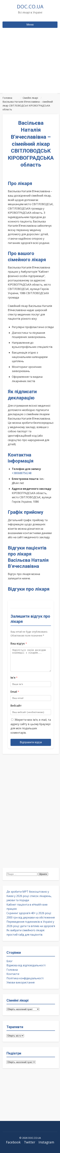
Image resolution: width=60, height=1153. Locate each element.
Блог (9, 961)
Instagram (46, 1142)
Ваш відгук (18, 643)
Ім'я (14, 677)
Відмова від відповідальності (26, 965)
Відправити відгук (31, 742)
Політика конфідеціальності (25, 978)
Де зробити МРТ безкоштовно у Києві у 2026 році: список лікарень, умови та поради (29, 896)
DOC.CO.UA (30, 6)
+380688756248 (22, 473)
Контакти (12, 974)
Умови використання (20, 982)
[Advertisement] (30, 67)
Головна (12, 970)
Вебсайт (16, 705)
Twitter (29, 1142)
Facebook (13, 1142)
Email (14, 692)
